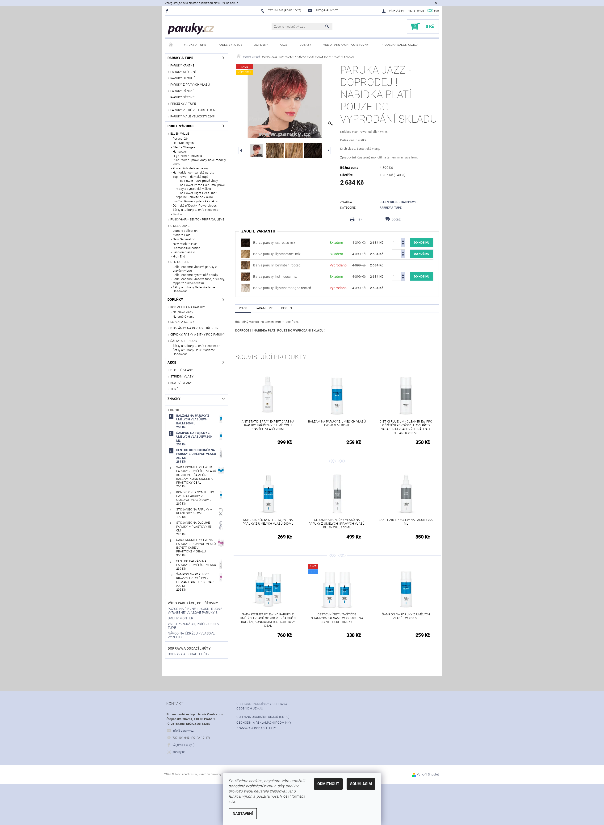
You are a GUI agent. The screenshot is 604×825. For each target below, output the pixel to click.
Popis (243, 308)
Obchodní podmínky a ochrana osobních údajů (261, 706)
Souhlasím (361, 784)
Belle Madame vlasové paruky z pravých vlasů (195, 268)
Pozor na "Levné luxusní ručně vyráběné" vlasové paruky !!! (195, 610)
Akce (283, 44)
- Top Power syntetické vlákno (197, 201)
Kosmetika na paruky (187, 307)
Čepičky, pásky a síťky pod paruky (197, 334)
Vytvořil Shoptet (428, 774)
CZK (430, 10)
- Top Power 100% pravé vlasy (197, 180)
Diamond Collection (186, 248)
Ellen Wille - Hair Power (399, 202)
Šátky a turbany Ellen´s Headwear (196, 209)
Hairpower (180, 151)
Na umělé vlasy (183, 316)
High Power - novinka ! (188, 156)
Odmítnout (328, 784)
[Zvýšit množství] (403, 240)
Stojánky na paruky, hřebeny (194, 328)
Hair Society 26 (183, 143)
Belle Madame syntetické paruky (195, 275)
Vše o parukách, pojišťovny (346, 44)
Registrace (416, 10)
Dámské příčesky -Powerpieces (195, 205)
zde (232, 801)
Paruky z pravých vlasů (190, 84)
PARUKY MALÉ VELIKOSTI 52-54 (193, 116)
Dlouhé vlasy (181, 370)
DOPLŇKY (261, 44)
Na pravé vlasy (183, 312)
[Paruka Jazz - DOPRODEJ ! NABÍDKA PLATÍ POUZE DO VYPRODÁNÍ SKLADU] (245, 242)
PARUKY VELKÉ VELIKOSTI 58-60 (193, 110)
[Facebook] (167, 11)
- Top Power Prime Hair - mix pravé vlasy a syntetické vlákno (200, 187)
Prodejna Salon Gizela (400, 44)
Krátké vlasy (181, 383)
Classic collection (185, 230)
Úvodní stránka (171, 45)
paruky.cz (178, 752)
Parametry (264, 308)
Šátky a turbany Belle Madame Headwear (194, 289)
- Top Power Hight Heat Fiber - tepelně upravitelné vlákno (197, 195)
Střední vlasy (181, 376)
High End (179, 256)
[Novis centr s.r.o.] (191, 29)
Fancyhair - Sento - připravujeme (197, 219)
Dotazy (305, 44)
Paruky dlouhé (182, 78)
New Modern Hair (185, 243)
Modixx (178, 214)
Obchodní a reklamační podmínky (263, 722)
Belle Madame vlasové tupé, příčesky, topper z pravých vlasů (199, 281)
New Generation (184, 239)
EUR (436, 10)
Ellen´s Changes (184, 147)
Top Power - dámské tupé (190, 176)
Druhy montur (180, 618)
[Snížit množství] (403, 244)
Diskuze (287, 308)
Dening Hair (179, 262)
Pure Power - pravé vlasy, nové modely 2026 (199, 162)
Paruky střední (183, 72)
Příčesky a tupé (183, 103)
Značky (174, 399)
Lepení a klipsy (182, 321)
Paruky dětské (182, 97)
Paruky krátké (182, 65)
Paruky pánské (182, 91)
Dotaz (396, 219)
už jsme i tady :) (183, 744)
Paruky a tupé (194, 44)
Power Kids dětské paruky (191, 168)
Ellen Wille (179, 133)
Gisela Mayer (181, 226)
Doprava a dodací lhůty (189, 648)
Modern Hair (181, 235)
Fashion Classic (184, 252)
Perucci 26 (180, 138)
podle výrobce (230, 44)
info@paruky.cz (183, 730)
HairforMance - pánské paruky (193, 172)
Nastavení (243, 813)
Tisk (359, 219)
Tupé (174, 389)
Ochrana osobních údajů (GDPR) (262, 717)
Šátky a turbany (184, 341)
